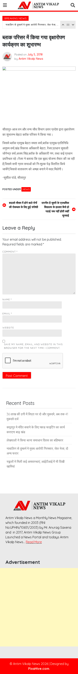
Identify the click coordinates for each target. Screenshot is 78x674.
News (26, 189)
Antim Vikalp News (31, 59)
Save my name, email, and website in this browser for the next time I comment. (33, 346)
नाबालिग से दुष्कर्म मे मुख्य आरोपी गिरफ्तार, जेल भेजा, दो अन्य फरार (32, 24)
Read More (34, 542)
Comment (9, 251)
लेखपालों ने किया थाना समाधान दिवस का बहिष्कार (35, 440)
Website (8, 327)
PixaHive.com (38, 669)
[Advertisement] (39, 607)
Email (7, 313)
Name (7, 299)
